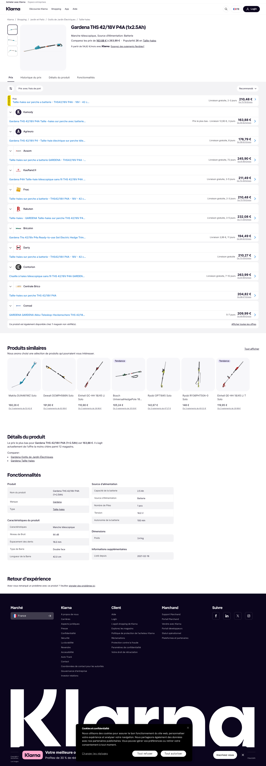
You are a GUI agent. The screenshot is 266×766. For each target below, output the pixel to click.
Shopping (56, 9)
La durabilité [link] (67, 642)
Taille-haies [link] (84, 19)
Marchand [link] (170, 608)
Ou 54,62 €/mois (244, 123)
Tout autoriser (173, 753)
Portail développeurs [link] (172, 628)
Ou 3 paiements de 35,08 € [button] (124, 408)
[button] (236, 9)
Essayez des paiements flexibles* (127, 46)
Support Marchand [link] (171, 614)
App (67, 9)
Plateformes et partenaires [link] (175, 638)
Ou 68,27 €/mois (244, 297)
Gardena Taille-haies (23, 460)
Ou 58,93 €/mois (244, 142)
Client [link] (116, 608)
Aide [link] (113, 614)
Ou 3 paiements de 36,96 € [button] (89, 408)
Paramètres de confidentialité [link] (126, 647)
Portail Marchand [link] (170, 619)
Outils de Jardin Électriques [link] (61, 19)
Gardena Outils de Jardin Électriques (32, 457)
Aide (75, 9)
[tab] (10, 77)
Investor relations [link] (69, 675)
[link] (216, 616)
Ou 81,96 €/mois (244, 161)
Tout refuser (145, 753)
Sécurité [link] (65, 638)
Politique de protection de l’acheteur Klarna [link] (133, 633)
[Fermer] (188, 727)
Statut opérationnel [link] (171, 633)
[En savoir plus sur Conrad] (10, 306)
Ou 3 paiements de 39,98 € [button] (229, 408)
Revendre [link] (66, 647)
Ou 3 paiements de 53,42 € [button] (20, 408)
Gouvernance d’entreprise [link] (74, 671)
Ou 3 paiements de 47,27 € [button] (159, 408)
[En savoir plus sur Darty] (10, 248)
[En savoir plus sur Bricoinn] (10, 228)
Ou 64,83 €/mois (244, 239)
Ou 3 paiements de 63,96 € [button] (55, 408)
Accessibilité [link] (67, 652)
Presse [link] (64, 628)
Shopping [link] (22, 19)
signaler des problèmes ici (82, 585)
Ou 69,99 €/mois (244, 316)
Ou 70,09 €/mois (244, 258)
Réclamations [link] (118, 638)
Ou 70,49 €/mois (244, 181)
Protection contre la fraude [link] (124, 642)
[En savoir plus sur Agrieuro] (10, 131)
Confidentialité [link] (68, 633)
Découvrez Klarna (38, 9)
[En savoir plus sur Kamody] (10, 112)
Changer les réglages (95, 753)
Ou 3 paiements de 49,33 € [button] (194, 408)
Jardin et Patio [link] (37, 19)
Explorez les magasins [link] (122, 628)
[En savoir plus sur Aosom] (10, 151)
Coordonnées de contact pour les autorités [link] (82, 666)
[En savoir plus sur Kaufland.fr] (10, 170)
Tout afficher (251, 348)
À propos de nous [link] (70, 614)
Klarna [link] (10, 19)
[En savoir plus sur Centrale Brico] (10, 286)
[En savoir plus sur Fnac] (10, 190)
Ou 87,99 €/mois (244, 277)
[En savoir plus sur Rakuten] (10, 209)
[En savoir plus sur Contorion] (10, 267)
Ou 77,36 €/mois (244, 219)
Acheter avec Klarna (15, 2)
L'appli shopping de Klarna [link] (124, 624)
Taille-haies (149, 40)
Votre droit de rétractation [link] (124, 652)
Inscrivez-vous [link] (225, 754)
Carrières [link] (65, 619)
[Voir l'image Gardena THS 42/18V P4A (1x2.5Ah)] (12, 30)
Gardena (57, 502)
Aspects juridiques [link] (70, 624)
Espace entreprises (37, 2)
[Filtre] (10, 88)
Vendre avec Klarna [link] (171, 624)
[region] (134, 742)
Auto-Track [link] (66, 657)
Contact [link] (65, 661)
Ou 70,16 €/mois (245, 102)
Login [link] (114, 619)
